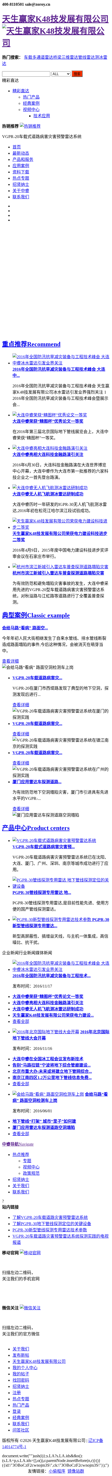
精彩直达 (21, 91)
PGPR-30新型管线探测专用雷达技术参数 (50, 1230)
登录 (17, 1411)
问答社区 (21, 1430)
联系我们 (21, 197)
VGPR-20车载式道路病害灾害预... (44, 847)
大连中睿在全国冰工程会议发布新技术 (48, 1059)
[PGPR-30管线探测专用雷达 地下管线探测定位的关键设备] (61, 886)
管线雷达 (86, 57)
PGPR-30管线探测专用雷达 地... (42, 892)
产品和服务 (23, 159)
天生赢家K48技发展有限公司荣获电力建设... (53, 1015)
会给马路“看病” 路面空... (25, 628)
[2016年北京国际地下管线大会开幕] (46, 1032)
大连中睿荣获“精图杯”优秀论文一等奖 (48, 421)
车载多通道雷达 (38, 57)
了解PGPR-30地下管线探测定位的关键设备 (52, 1224)
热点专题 (21, 178)
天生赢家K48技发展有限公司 (39, 1361)
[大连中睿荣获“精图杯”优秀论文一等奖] (50, 415)
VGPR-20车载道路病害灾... (37, 678)
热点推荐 (21, 1154)
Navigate (18, 1144)
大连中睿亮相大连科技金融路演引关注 (48, 454)
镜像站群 (75, 1471)
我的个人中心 (25, 1368)
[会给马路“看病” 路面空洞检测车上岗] (48, 1094)
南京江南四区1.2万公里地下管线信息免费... (52, 1077)
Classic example (36, 615)
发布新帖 (21, 1355)
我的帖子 (21, 1374)
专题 (27, 1161)
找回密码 (21, 1380)
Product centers (36, 828)
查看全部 (21, 1021)
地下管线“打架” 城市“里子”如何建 (44, 1121)
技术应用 (41, 116)
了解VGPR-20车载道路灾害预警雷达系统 (50, 1217)
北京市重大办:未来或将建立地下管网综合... (52, 1071)
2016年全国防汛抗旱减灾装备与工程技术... (52, 976)
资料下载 (21, 172)
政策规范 (31, 1173)
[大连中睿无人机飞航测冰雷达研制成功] (50, 488)
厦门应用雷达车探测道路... (37, 782)
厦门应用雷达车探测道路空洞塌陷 (44, 1127)
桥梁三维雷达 (65, 57)
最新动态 (21, 153)
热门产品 (31, 97)
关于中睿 (21, 190)
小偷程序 (57, 1471)
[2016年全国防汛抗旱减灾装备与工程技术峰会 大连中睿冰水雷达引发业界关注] (61, 363)
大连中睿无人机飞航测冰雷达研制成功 (48, 494)
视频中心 (31, 109)
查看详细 (10, 661)
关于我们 (21, 1186)
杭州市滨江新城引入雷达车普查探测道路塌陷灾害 (58, 573)
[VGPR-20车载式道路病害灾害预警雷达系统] (54, 840)
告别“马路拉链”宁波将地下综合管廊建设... (52, 1065)
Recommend (31, 344)
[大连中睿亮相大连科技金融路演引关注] (50, 448)
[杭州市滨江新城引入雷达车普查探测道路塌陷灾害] (60, 567)
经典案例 (31, 103)
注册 (17, 1392)
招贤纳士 (21, 184)
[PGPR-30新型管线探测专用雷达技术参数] (52, 919)
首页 (17, 147)
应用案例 (21, 166)
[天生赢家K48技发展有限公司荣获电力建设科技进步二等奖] (61, 527)
